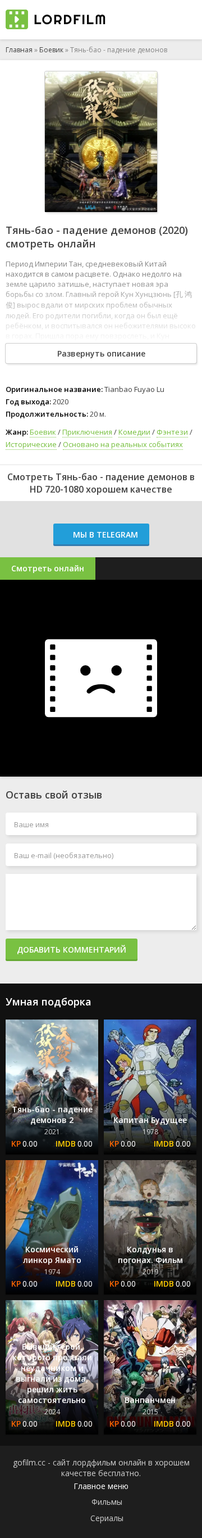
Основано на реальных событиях (123, 444)
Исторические (31, 444)
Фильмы (106, 1501)
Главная (19, 50)
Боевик (51, 50)
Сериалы (106, 1518)
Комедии (134, 432)
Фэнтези (172, 432)
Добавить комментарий (71, 949)
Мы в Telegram (104, 534)
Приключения (87, 432)
